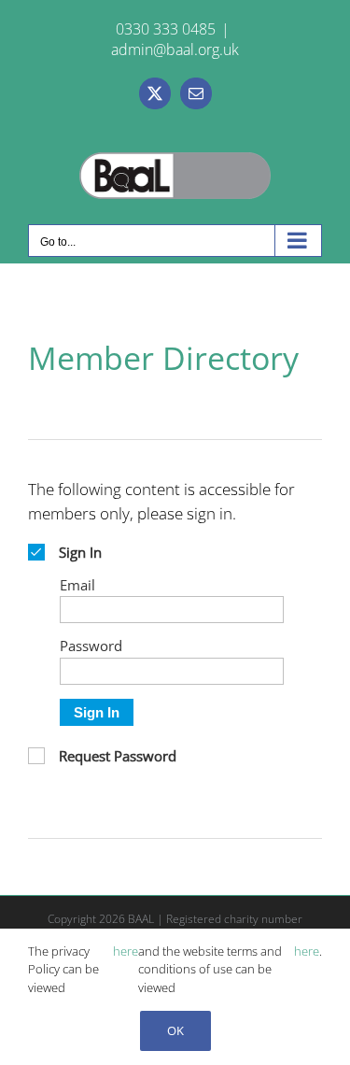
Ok (175, 1030)
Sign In (96, 712)
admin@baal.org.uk (175, 49)
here (125, 951)
